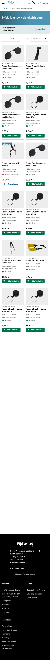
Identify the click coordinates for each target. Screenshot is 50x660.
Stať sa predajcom (35, 594)
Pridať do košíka (13, 87)
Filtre (13, 38)
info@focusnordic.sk (11, 590)
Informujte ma (12, 184)
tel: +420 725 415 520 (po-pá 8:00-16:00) (11, 595)
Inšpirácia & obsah (10, 630)
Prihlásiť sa (44, 3)
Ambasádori (7, 626)
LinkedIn (5, 612)
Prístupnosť (32, 598)
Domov (4, 8)
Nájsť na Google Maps (25, 574)
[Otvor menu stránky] (5, 3)
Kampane (6, 634)
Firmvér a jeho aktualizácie (8, 647)
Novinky (5, 638)
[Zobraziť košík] (33, 3)
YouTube (5, 608)
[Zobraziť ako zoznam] (27, 39)
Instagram (6, 600)
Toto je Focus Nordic (36, 590)
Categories (40, 29)
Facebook (6, 604)
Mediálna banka (9, 641)
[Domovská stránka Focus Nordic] (12, 3)
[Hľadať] (28, 3)
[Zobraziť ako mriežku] (23, 39)
